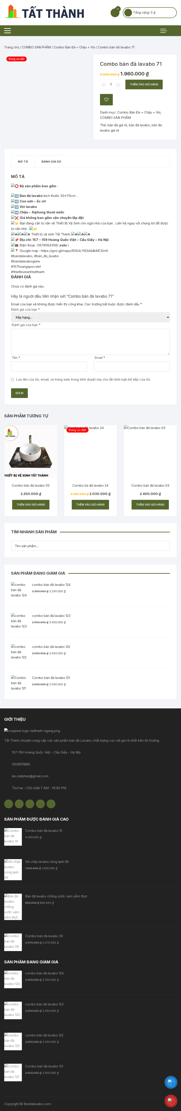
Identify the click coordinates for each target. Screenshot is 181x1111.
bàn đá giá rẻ (117, 125)
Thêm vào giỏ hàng (144, 84)
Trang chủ (11, 47)
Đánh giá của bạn (25, 309)
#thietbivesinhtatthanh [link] (27, 272)
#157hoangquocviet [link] (26, 266)
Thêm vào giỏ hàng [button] (31, 504)
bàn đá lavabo (139, 125)
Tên (16, 358)
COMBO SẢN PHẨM (36, 47)
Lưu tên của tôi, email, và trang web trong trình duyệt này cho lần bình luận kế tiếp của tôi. (83, 379)
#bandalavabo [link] (21, 256)
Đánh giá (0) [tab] (51, 161)
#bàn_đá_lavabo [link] (46, 256)
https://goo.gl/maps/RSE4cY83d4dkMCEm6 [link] (74, 251)
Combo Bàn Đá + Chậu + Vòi (74, 47)
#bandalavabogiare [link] (25, 261)
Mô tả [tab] (23, 161)
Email (99, 358)
